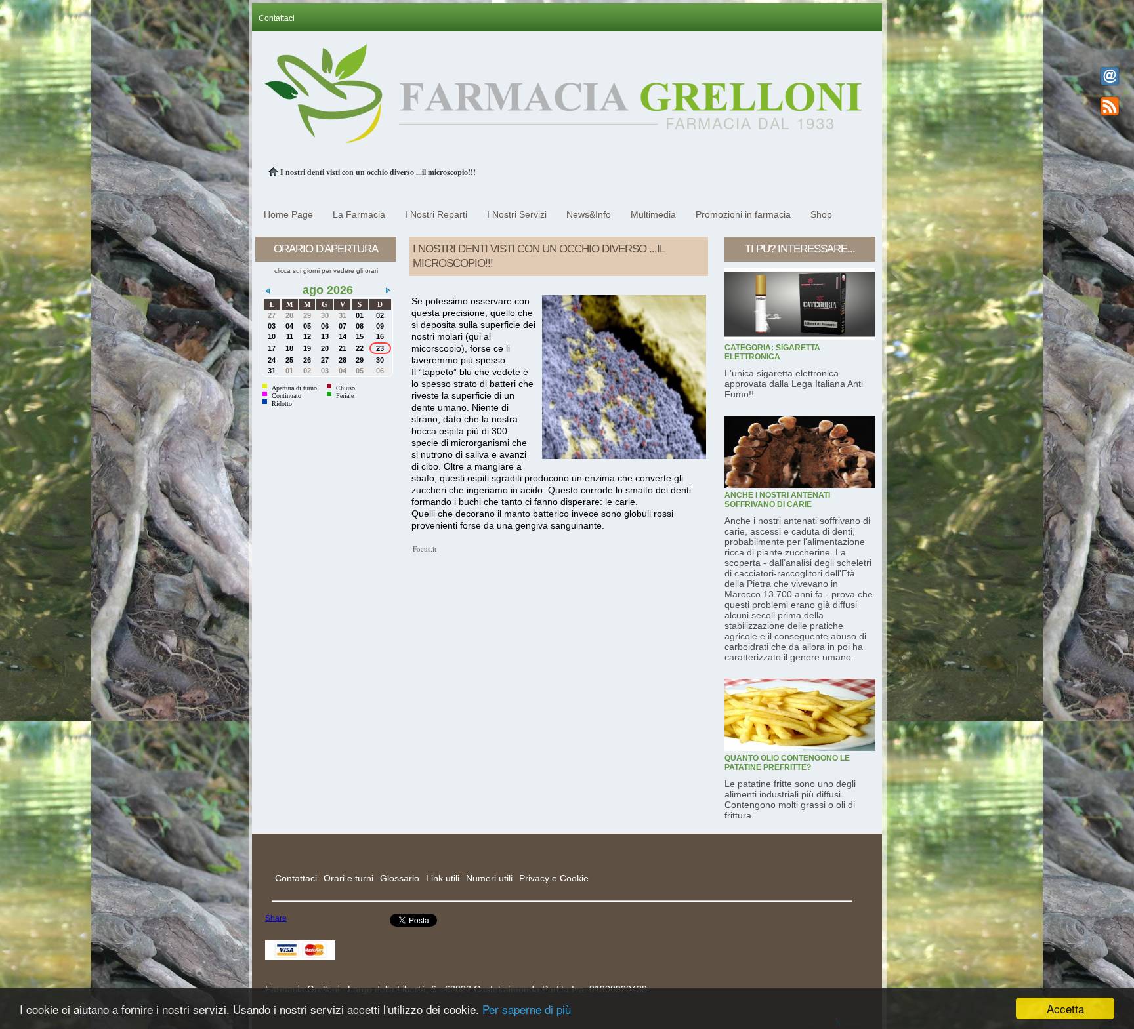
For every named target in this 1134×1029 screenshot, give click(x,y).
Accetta (1065, 1008)
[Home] (274, 172)
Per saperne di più (526, 1009)
